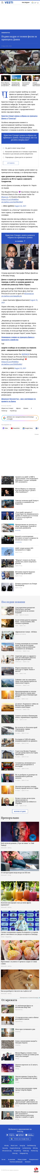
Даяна (26, 408)
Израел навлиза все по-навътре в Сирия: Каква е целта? (25, 669)
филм (19, 408)
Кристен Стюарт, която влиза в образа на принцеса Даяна (20, 236)
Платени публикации (16, 1162)
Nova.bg (5, 1148)
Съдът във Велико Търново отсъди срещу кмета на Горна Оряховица (26, 752)
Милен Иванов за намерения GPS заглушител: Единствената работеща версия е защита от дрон (26, 1114)
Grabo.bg (26, 1151)
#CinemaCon (29, 294)
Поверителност (33, 1159)
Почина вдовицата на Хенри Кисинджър (26, 584)
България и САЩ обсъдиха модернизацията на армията (26, 740)
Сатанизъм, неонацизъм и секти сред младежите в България (25, 764)
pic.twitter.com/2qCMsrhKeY (12, 202)
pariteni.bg (17, 530)
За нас (3, 1159)
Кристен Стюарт (7, 408)
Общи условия (22, 1159)
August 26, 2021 (20, 206)
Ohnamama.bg (6, 1151)
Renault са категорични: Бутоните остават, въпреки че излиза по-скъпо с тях (26, 538)
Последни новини (13, 601)
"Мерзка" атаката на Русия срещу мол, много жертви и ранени (25, 561)
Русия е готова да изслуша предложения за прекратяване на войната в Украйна (25, 800)
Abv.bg (6, 1145)
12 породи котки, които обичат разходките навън (27, 1018)
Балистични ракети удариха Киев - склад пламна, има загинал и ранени (26, 621)
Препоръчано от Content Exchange (29, 997)
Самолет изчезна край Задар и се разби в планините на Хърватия (26, 502)
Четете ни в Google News (21, 1139)
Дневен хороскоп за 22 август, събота (26, 1065)
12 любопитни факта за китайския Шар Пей (24, 1006)
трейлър (14, 411)
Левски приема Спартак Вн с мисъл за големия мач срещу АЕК (26, 1078)
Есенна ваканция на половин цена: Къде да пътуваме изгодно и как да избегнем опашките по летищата (26, 646)
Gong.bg (22, 1145)
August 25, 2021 (20, 368)
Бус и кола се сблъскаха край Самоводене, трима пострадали (26, 729)
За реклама (11, 1159)
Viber (6, 428)
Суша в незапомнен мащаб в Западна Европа (26, 1042)
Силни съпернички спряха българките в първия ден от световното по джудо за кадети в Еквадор (19, 933)
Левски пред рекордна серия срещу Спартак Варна (26, 1089)
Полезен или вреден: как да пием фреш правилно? (16, 904)
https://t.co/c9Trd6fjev (10, 199)
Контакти (27, 1162)
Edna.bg (14, 1153)
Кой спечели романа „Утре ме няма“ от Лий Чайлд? (17, 844)
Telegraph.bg (24, 1153)
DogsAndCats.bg (15, 1148)
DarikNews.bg (31, 1145)
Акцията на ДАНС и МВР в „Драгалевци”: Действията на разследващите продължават (26, 1101)
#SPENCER (25, 354)
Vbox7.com (14, 1145)
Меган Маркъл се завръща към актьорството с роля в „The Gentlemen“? (25, 490)
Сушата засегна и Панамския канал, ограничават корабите (26, 716)
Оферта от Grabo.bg (20, 634)
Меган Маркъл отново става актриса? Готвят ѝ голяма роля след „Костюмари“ (27, 1054)
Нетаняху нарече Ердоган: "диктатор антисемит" (25, 573)
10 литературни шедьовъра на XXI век (15, 873)
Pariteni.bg (34, 1151)
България (17, 698)
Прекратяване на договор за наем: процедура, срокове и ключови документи (26, 526)
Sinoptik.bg (17, 1151)
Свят (16, 615)
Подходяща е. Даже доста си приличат (18, 157)
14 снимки (19, 241)
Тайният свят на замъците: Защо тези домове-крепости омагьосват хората (26, 681)
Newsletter (16, 428)
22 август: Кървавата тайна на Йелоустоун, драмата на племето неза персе (26, 705)
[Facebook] (20, 1164)
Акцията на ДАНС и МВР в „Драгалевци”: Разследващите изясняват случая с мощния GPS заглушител (26, 479)
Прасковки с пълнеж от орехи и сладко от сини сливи (19, 963)
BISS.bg (35, 1148)
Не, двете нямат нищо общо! (15, 148)
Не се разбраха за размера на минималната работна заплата (26, 776)
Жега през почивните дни (25, 1029)
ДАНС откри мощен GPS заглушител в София (24, 549)
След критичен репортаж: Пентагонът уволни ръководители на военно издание (25, 610)
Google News (29, 428)
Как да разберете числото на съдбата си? (16, 991)
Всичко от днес (20, 811)
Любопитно (5, 32)
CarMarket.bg (26, 1148)
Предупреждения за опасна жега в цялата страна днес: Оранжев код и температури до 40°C (26, 693)
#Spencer (4, 197)
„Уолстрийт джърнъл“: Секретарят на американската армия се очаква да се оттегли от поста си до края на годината (26, 515)
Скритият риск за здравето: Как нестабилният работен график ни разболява (25, 657)
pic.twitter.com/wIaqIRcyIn (11, 296)
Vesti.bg (9, 2)
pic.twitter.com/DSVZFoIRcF (11, 364)
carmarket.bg (18, 542)
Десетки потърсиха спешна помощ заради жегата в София (26, 787)
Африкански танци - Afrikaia (26, 632)
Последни (25, 2)
